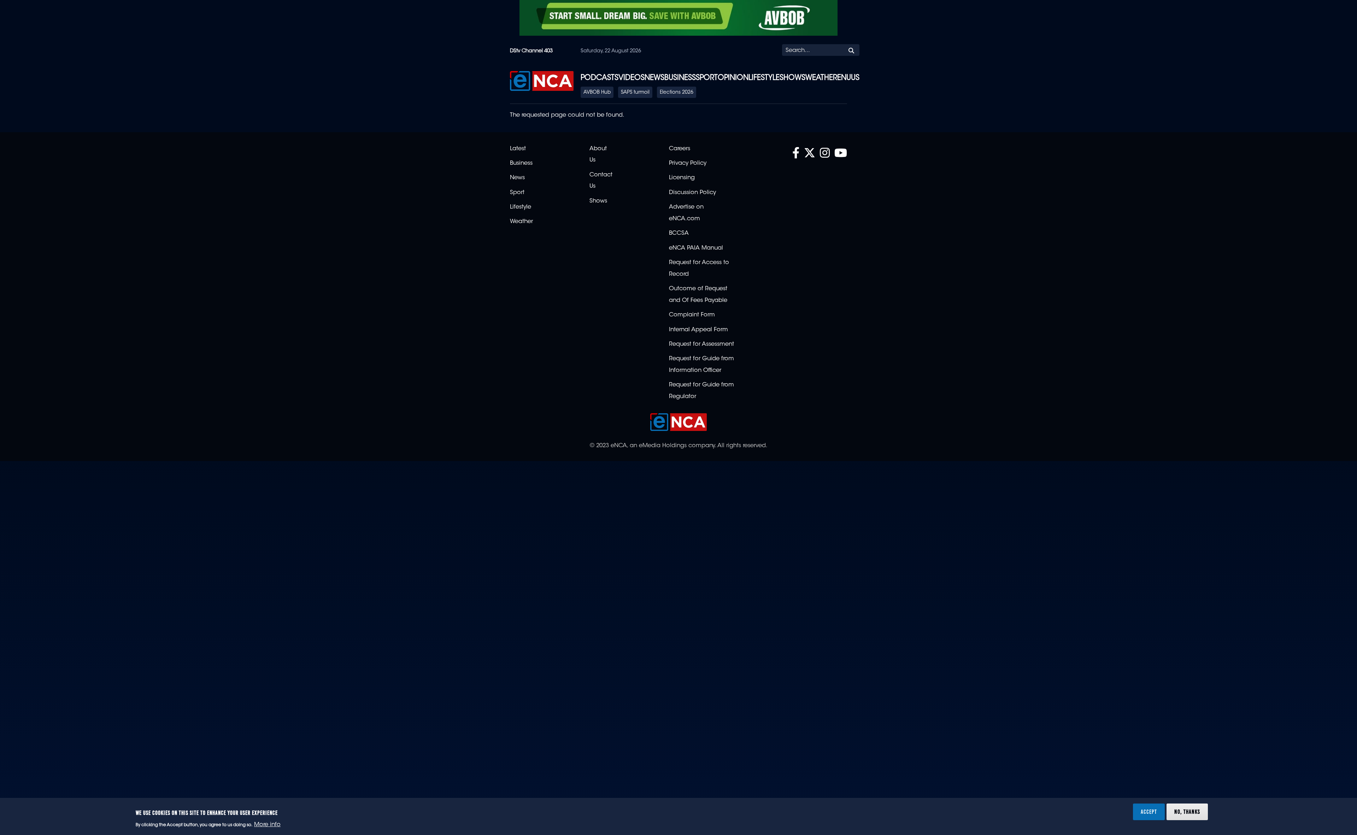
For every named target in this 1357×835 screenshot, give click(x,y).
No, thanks (1187, 811)
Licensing (682, 178)
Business (680, 78)
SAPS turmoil (635, 92)
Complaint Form (692, 315)
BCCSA (679, 233)
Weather (821, 78)
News (654, 78)
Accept (1149, 811)
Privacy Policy (687, 163)
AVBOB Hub (597, 92)
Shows (792, 78)
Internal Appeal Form (698, 330)
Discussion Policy (692, 192)
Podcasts (599, 78)
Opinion (733, 78)
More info (267, 825)
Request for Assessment (701, 344)
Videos (631, 78)
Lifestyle (764, 78)
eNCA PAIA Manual (696, 248)
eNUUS (848, 78)
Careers (679, 149)
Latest (518, 149)
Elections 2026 (676, 92)
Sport (707, 78)
